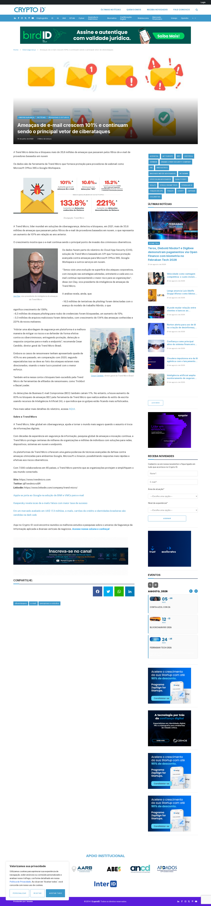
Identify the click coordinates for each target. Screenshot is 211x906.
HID (151, 168)
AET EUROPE (167, 156)
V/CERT (181, 191)
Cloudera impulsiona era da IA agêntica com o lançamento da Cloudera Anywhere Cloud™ (182, 360)
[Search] (196, 9)
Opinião (184, 18)
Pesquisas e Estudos (59, 117)
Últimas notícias (111, 9)
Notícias (41, 117)
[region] (37, 881)
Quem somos (133, 9)
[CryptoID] (29, 10)
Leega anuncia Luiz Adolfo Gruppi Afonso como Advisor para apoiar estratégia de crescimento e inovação (181, 292)
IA (58, 18)
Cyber (81, 18)
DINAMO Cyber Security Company (176, 162)
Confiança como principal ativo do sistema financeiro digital (181, 343)
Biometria (111, 18)
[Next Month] (196, 591)
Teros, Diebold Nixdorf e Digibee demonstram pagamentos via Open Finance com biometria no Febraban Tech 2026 (172, 254)
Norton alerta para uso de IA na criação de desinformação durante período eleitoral (182, 326)
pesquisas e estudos (49, 603)
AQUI (72, 408)
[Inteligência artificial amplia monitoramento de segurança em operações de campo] (156, 380)
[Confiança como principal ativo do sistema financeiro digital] (156, 346)
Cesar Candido (97, 375)
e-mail (33, 603)
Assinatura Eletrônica (93, 18)
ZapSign (191, 191)
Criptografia (42, 18)
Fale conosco (181, 9)
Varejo (174, 18)
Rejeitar (38, 893)
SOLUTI (153, 185)
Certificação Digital (126, 18)
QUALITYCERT (181, 179)
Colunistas (155, 197)
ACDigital (154, 156)
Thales (170, 191)
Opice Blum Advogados (160, 179)
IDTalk (72, 18)
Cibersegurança (26, 117)
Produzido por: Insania (23, 901)
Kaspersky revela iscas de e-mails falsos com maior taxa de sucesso (50, 503)
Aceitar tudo (55, 893)
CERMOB (153, 162)
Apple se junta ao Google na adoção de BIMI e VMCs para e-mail (48, 495)
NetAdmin (184, 174)
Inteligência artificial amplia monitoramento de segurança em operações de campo (182, 377)
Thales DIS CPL (156, 191)
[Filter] (155, 585)
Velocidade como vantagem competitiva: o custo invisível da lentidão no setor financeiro (182, 275)
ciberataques (21, 603)
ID (52, 18)
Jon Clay (16, 296)
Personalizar (19, 893)
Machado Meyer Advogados (163, 174)
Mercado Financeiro (157, 18)
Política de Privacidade (20, 882)
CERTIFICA (188, 156)
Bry (178, 156)
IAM (64, 18)
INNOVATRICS (162, 168)
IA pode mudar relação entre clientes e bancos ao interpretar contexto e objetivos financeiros (181, 309)
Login (203, 2)
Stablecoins (143, 18)
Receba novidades (157, 9)
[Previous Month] (191, 591)
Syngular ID (186, 185)
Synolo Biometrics (168, 185)
